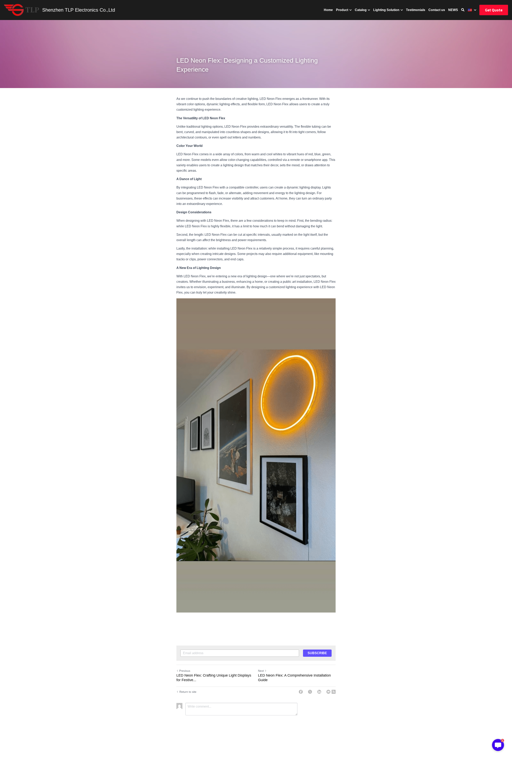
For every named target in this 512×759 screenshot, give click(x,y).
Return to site (187, 691)
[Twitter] (310, 692)
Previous (184, 670)
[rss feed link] (334, 692)
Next (261, 670)
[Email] (328, 692)
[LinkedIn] (319, 692)
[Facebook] (301, 692)
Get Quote (493, 10)
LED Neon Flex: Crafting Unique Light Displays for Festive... (213, 677)
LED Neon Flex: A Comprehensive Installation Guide (294, 677)
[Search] (462, 10)
